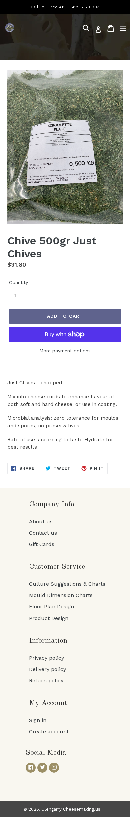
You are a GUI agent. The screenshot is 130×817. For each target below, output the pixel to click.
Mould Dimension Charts (61, 595)
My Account (48, 703)
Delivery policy (47, 669)
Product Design (48, 618)
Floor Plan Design (51, 606)
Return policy (46, 680)
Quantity (18, 282)
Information (48, 640)
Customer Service (57, 566)
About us (41, 521)
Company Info (51, 504)
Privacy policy (46, 658)
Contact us (43, 533)
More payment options (65, 350)
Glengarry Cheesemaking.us (70, 809)
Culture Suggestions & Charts (67, 584)
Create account (49, 731)
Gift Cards (41, 544)
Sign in (37, 720)
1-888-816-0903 (83, 7)
